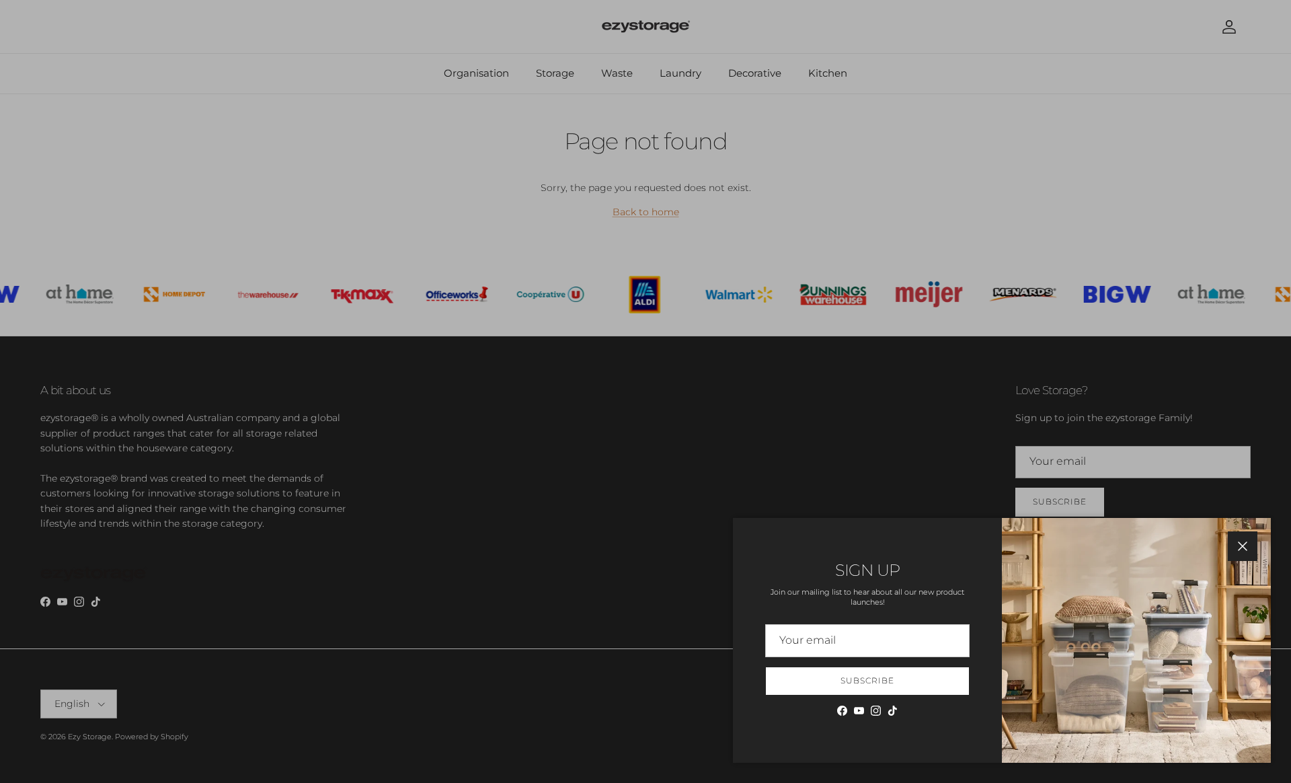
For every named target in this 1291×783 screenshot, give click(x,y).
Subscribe (867, 680)
